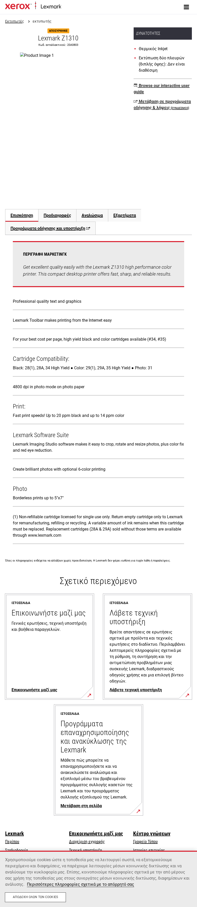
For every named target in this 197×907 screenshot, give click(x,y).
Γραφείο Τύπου (145, 841)
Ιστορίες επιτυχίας (149, 850)
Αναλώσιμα (92, 215)
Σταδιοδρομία (16, 850)
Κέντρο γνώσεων (151, 833)
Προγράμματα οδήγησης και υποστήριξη (48, 228)
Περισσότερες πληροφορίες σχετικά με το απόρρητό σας (80, 884)
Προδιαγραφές (57, 215)
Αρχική (66, 7)
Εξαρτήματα (124, 215)
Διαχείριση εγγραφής (87, 841)
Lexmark (14, 833)
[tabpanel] (98, 393)
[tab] (21, 215)
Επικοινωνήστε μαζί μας (96, 833)
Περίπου (12, 841)
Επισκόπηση (22, 215)
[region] (98, 879)
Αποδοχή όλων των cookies (35, 897)
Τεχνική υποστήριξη (85, 850)
